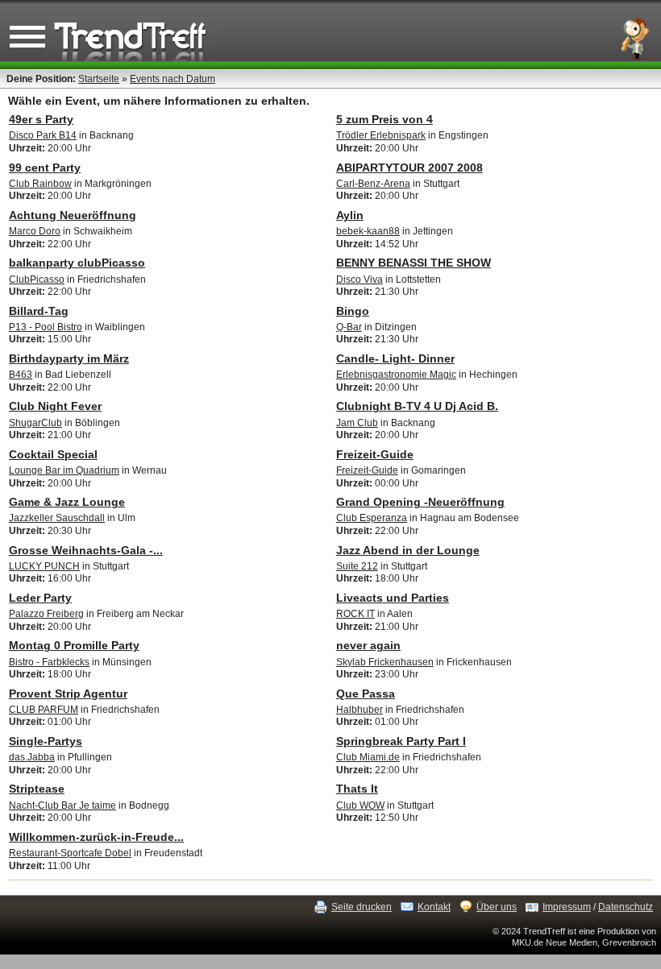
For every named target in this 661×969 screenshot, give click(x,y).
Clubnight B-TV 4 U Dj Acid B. (417, 406)
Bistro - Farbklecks (49, 662)
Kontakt (434, 907)
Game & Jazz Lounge (67, 501)
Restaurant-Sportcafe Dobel (70, 853)
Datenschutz (625, 907)
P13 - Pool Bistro (45, 327)
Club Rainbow (40, 183)
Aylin (350, 215)
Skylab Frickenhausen (385, 662)
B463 (20, 374)
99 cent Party (45, 167)
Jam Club (357, 423)
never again (368, 645)
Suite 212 (357, 566)
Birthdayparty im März (69, 358)
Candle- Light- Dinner (395, 358)
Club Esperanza (371, 518)
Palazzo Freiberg (46, 613)
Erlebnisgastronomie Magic (396, 374)
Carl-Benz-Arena (373, 183)
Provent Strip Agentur (68, 693)
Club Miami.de (368, 757)
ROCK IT (355, 613)
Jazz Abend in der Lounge (408, 550)
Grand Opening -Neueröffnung (420, 501)
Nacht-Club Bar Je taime (62, 805)
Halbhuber (359, 709)
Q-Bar (349, 327)
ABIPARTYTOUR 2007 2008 (409, 167)
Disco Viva (359, 279)
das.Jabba (32, 757)
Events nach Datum (172, 79)
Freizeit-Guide (375, 454)
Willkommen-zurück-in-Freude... (96, 836)
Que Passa (365, 693)
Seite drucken (361, 907)
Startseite (98, 79)
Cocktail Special (53, 454)
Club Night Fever (55, 406)
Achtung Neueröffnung (72, 215)
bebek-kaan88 (368, 231)
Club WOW (360, 805)
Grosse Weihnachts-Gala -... (86, 550)
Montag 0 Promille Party (74, 645)
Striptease (36, 788)
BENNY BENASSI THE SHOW (413, 262)
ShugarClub (35, 423)
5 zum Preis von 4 (384, 119)
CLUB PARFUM (43, 709)
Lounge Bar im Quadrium (64, 470)
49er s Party (41, 119)
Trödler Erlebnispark (381, 135)
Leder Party (40, 597)
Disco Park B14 (43, 135)
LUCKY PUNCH (44, 566)
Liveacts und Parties (392, 597)
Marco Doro (34, 231)
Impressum (567, 907)
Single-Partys (45, 741)
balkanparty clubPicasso (77, 262)
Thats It (357, 788)
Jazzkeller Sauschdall (57, 518)
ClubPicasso (36, 279)
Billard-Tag (39, 310)
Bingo (352, 310)
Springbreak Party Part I (401, 741)
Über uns (496, 907)
